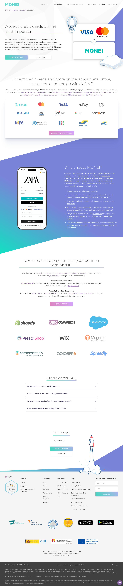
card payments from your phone (80, 293)
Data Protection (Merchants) (81, 489)
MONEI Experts (62, 493)
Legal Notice (75, 482)
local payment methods (31, 95)
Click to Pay (107, 92)
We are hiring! (47, 493)
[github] (117, 564)
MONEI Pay (68, 181)
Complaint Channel (78, 509)
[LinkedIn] (112, 564)
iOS (54, 293)
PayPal (95, 92)
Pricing (102, 4)
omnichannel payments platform (92, 173)
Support (23, 486)
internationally (88, 201)
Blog (44, 482)
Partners (46, 489)
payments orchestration (102, 197)
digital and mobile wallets (62, 92)
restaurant (82, 273)
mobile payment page (95, 210)
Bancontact (53, 95)
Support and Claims (78, 499)
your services (54, 276)
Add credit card (27, 283)
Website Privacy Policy (110, 573)
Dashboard (111, 4)
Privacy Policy (76, 486)
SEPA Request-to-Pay (94, 95)
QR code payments (105, 225)
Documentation (62, 482)
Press (45, 486)
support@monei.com (39, 573)
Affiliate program (46, 498)
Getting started (62, 489)
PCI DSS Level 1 (76, 502)
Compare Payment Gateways (27, 491)
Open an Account (16, 57)
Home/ (8, 10)
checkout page (73, 210)
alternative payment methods (32, 92)
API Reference (62, 486)
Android (48, 293)
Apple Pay (79, 92)
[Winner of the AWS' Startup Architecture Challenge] (11, 486)
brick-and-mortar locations (66, 273)
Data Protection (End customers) (78, 494)
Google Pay (88, 92)
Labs (58, 496)
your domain (97, 214)
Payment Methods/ (19, 10)
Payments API (73, 286)
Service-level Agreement (79, 506)
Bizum (46, 95)
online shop (43, 273)
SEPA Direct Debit (75, 95)
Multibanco (63, 95)
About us (46, 502)
